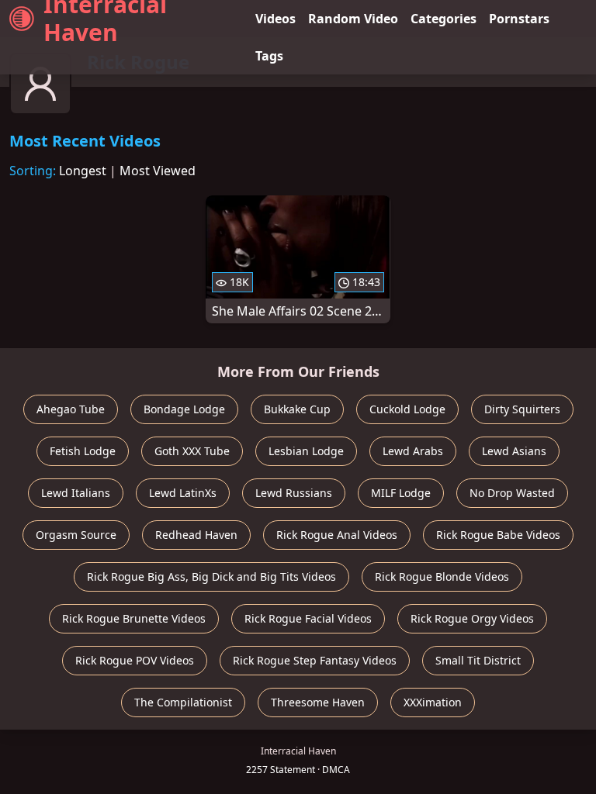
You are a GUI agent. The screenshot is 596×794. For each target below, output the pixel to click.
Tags (269, 55)
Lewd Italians (75, 492)
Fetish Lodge (83, 451)
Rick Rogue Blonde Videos (442, 576)
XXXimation (433, 702)
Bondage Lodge (184, 409)
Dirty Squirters (522, 409)
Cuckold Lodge (407, 409)
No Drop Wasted (512, 492)
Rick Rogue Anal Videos (336, 534)
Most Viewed (158, 170)
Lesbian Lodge (306, 451)
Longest (82, 170)
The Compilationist (183, 702)
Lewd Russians (293, 492)
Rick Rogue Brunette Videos (134, 618)
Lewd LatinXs (183, 492)
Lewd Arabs (413, 451)
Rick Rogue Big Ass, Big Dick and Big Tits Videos (211, 576)
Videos (275, 18)
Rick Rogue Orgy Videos (472, 618)
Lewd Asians (514, 451)
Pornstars (519, 18)
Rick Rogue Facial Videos (308, 618)
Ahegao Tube (70, 409)
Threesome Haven (318, 702)
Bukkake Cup (297, 409)
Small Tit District (478, 660)
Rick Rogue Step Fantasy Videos (315, 660)
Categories (443, 18)
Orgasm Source (76, 534)
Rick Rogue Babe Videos (498, 534)
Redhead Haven (196, 534)
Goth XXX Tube (192, 451)
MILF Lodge (401, 492)
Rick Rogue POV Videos (134, 660)
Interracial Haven (105, 18)
